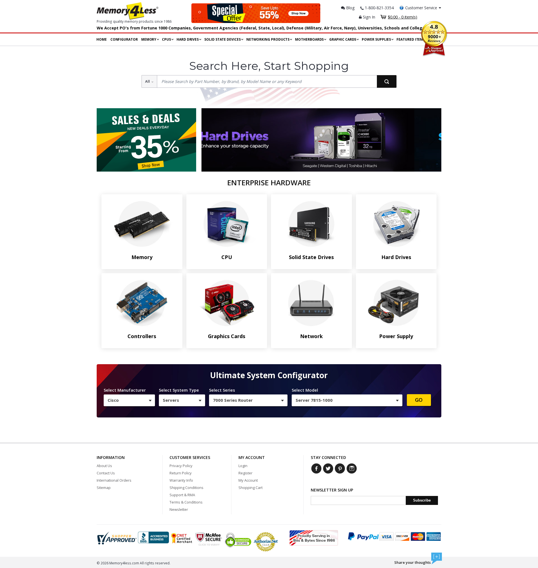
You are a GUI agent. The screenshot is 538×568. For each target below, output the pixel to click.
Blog (350, 7)
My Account (248, 480)
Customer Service (421, 7)
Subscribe (422, 500)
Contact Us (106, 472)
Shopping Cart (250, 487)
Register (245, 472)
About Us (104, 465)
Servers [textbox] (171, 400)
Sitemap (104, 487)
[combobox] (129, 400)
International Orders (114, 480)
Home (101, 39)
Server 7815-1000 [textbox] (314, 400)
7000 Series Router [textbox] (233, 400)
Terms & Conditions (186, 502)
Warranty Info (181, 480)
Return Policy (181, 472)
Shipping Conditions (186, 487)
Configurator (124, 39)
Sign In (368, 17)
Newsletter (179, 509)
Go (419, 399)
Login (242, 465)
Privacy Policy (181, 465)
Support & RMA (182, 494)
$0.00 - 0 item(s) (402, 17)
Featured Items (410, 39)
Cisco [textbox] (113, 400)
